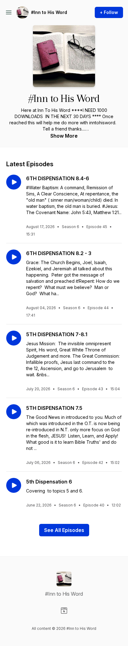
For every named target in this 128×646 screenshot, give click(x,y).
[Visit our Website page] (64, 610)
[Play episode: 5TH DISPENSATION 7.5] (13, 411)
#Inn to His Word (49, 12)
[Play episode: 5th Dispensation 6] (13, 485)
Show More (64, 136)
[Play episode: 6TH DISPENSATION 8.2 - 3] (13, 257)
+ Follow (109, 12)
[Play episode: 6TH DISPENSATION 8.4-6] (13, 182)
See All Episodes (64, 530)
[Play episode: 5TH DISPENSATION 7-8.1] (13, 338)
